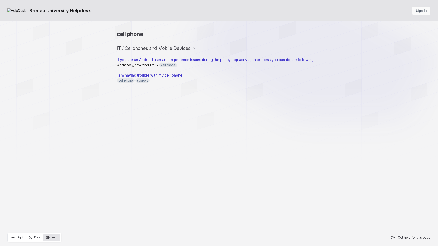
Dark (37, 237)
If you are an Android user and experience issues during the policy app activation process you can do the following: (216, 59)
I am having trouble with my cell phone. (150, 75)
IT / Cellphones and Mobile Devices (153, 48)
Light (20, 237)
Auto (54, 237)
